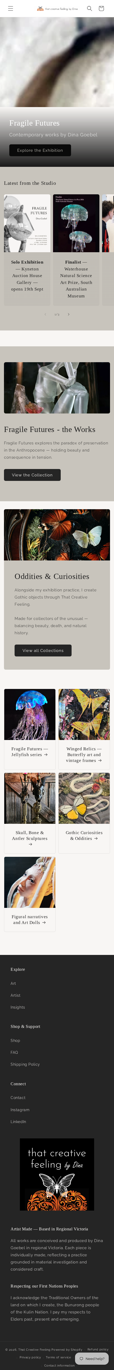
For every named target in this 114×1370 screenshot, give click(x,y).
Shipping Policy (25, 1064)
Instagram (20, 1110)
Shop (15, 1040)
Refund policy (98, 1349)
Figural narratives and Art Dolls (30, 919)
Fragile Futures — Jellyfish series (29, 751)
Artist (16, 995)
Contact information (59, 1365)
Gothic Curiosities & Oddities (84, 835)
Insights (18, 1007)
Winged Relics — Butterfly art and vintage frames (84, 754)
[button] (10, 8)
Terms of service (58, 1357)
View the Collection (32, 475)
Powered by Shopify (66, 1349)
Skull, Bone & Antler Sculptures (29, 835)
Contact (18, 1098)
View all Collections (43, 650)
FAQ (14, 1052)
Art (13, 983)
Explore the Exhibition (40, 150)
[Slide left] (45, 314)
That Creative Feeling (34, 1349)
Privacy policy (30, 1357)
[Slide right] (68, 314)
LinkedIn (18, 1122)
